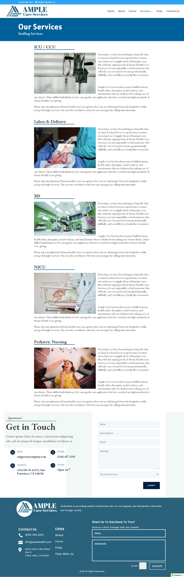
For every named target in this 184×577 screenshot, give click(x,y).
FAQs (159, 11)
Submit (151, 485)
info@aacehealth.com (38, 542)
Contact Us (172, 11)
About (121, 11)
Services (145, 11)
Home (111, 11)
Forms (132, 11)
